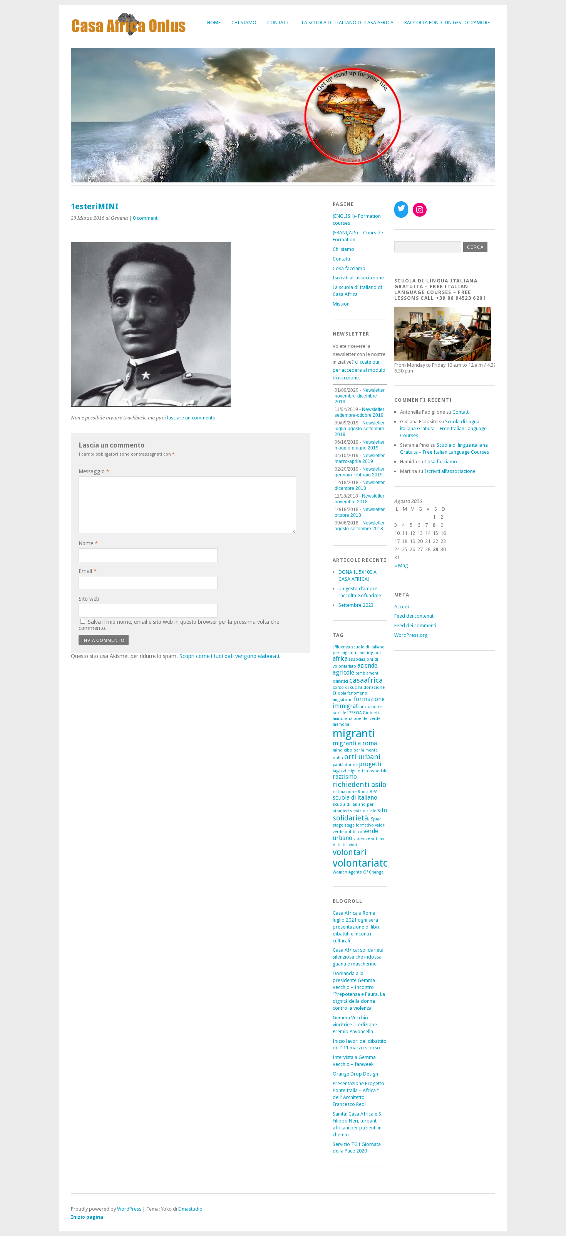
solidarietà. (351, 818)
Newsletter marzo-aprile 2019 (360, 458)
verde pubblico (347, 831)
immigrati (346, 706)
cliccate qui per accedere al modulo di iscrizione (359, 370)
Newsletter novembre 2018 (359, 498)
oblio (338, 757)
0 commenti (146, 218)
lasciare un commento (191, 418)
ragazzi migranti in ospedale (360, 770)
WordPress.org (410, 635)
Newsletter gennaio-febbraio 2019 (360, 472)
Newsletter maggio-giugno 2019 (360, 445)
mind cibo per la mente (355, 750)
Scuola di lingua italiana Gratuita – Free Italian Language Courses (443, 428)
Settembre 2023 (355, 605)
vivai (353, 844)
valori (380, 825)
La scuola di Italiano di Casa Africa (348, 22)
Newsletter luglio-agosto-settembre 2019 (360, 428)
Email (88, 571)
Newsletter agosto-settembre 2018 (360, 525)
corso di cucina (347, 687)
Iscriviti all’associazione (358, 278)
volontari (350, 852)
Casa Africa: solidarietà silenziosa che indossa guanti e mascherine (358, 957)
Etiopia (339, 693)
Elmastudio (190, 1209)
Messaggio (94, 471)
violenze (361, 838)
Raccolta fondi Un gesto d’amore (447, 22)
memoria (341, 724)
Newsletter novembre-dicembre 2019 (360, 396)
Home (214, 22)
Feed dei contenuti (414, 616)
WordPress (129, 1209)
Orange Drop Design (355, 1074)
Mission (341, 304)
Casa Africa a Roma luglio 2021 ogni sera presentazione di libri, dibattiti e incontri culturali (356, 927)
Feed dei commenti (415, 625)
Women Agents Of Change (358, 872)
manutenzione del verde (356, 718)
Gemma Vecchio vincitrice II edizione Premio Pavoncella (355, 1024)
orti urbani (362, 757)
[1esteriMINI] (151, 404)
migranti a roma (355, 743)
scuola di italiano (355, 797)
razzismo (345, 776)
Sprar (376, 819)
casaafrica (366, 680)
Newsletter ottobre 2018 (360, 512)
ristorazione (345, 791)
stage (338, 825)
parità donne (345, 764)
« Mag (401, 565)
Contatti (279, 22)
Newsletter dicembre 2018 (360, 485)
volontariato (361, 863)
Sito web (89, 599)
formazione (369, 699)
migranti (354, 733)
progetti (370, 764)
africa (340, 658)
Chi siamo (243, 22)
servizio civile (363, 810)
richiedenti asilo (360, 784)
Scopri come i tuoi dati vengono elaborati (229, 656)
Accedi (401, 607)
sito (382, 810)
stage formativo (359, 825)
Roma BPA (367, 791)
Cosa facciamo (349, 268)
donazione (374, 687)
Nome (88, 543)
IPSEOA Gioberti (363, 712)
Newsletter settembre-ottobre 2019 (359, 412)
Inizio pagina (87, 1217)
